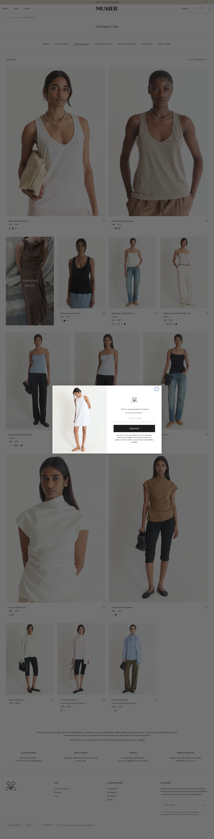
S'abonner (134, 428)
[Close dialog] (157, 389)
